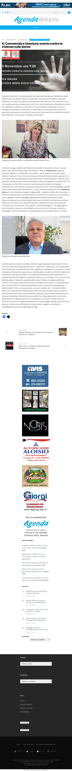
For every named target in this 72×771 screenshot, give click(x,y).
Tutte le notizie (28, 744)
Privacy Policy (25, 722)
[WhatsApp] (10, 12)
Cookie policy (37, 765)
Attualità (33, 40)
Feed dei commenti (26, 708)
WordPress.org (24, 712)
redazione (13, 40)
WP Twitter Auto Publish (29, 770)
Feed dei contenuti (26, 704)
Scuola (47, 40)
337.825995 (26, 761)
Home (18, 744)
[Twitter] (5, 12)
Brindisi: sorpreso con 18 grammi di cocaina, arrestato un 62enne (36, 332)
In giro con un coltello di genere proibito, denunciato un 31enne (34, 346)
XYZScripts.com (44, 770)
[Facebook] (3, 12)
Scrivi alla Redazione (29, 765)
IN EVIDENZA (40, 40)
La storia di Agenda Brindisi (45, 744)
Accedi (22, 701)
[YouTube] (7, 12)
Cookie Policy (25, 730)
